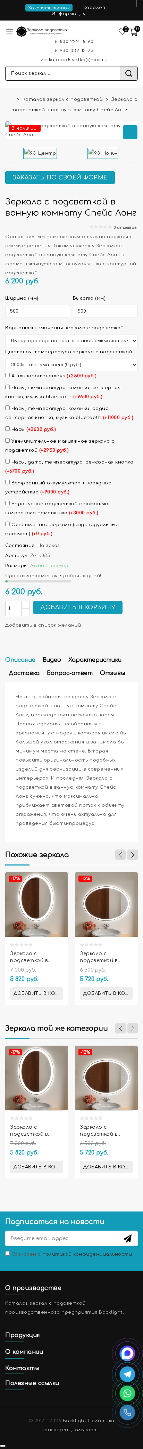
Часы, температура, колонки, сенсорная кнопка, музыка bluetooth (62, 392)
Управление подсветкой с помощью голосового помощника (56, 508)
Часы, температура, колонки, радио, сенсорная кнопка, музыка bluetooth (69, 413)
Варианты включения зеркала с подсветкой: (65, 327)
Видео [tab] (52, 660)
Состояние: (20, 545)
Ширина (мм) (22, 298)
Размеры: (16, 565)
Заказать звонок (49, 8)
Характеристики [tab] (94, 660)
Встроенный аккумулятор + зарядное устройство (58, 487)
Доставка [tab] (24, 673)
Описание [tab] (20, 660)
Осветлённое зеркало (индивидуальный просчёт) (62, 529)
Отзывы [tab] (112, 673)
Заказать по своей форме (60, 178)
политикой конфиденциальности (87, 1254)
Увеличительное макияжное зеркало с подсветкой (60, 446)
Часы (33, 429)
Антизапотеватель (53, 375)
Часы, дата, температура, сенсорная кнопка (69, 467)
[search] (128, 73)
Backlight (75, 1420)
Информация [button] (69, 13)
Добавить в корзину (77, 607)
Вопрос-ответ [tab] (70, 673)
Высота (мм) (89, 298)
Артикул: (16, 555)
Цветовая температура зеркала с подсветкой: (69, 351)
